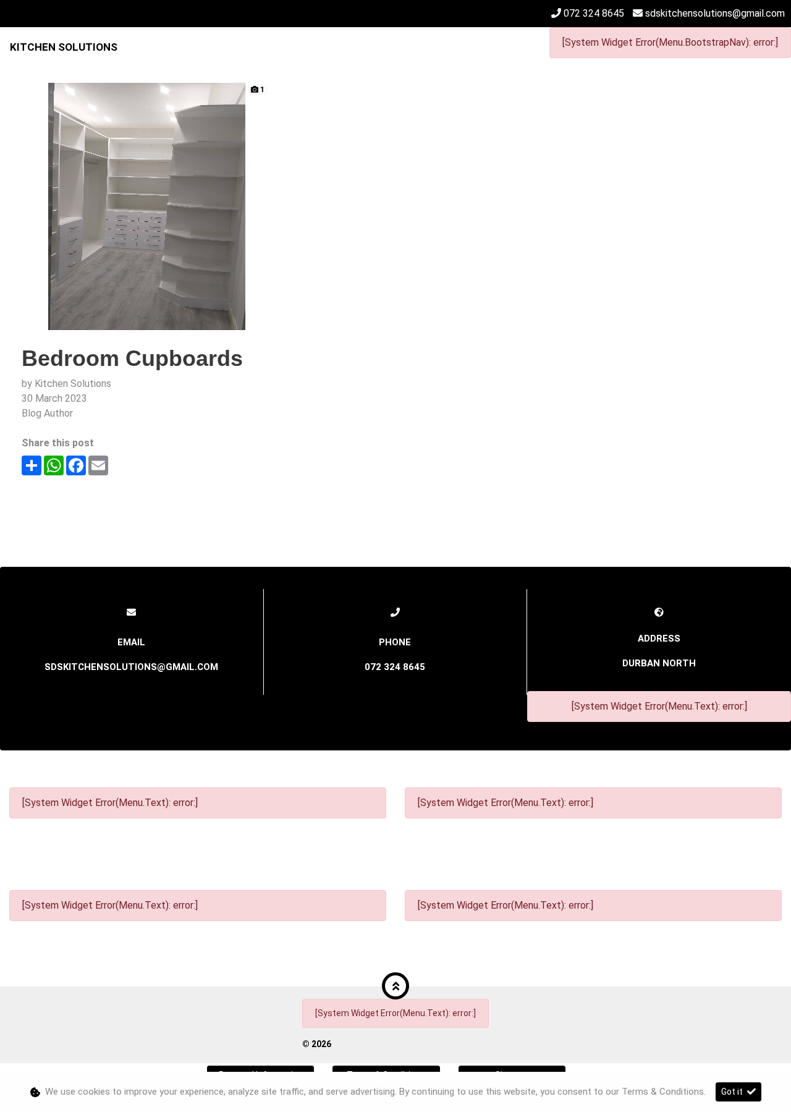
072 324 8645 (594, 13)
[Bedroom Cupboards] (145, 205)
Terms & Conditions (663, 1091)
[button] (395, 986)
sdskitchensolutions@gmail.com (715, 13)
